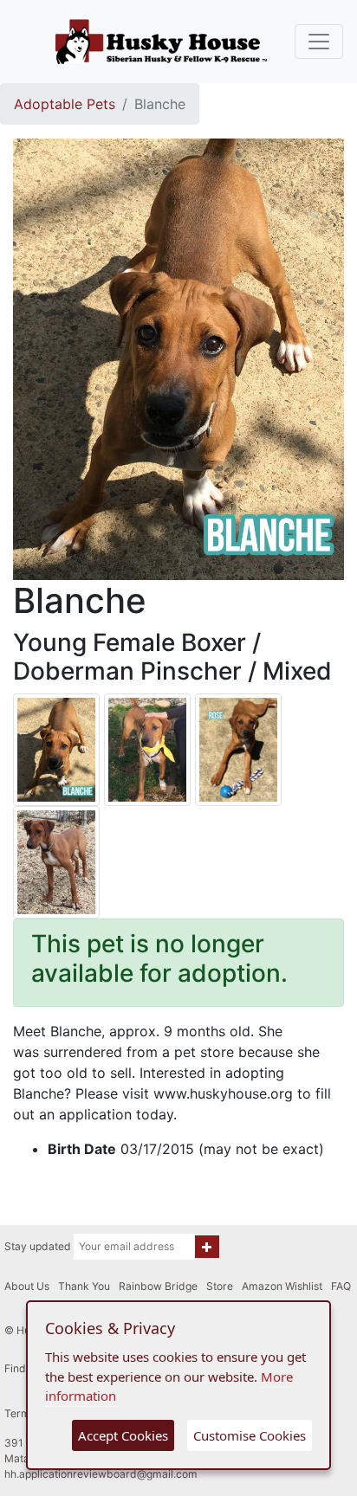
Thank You (84, 1286)
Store (219, 1286)
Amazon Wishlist (282, 1286)
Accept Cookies (123, 1435)
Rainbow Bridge (158, 1286)
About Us (26, 1286)
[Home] (161, 41)
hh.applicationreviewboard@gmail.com (101, 1473)
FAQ (341, 1286)
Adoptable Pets (64, 104)
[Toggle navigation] (319, 41)
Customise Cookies (249, 1435)
